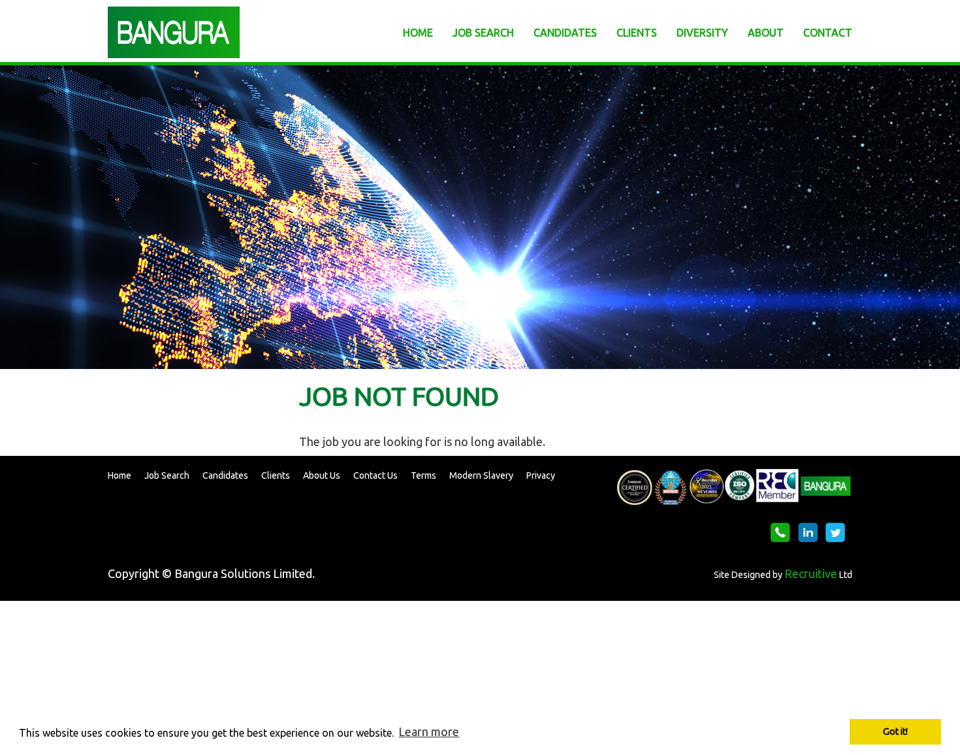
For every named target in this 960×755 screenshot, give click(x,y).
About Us (321, 475)
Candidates (225, 475)
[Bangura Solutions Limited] (225, 32)
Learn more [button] (428, 731)
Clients (275, 475)
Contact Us (375, 475)
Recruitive (810, 573)
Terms (423, 475)
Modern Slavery (481, 475)
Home (119, 475)
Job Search (166, 475)
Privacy (540, 475)
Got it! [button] (895, 731)
